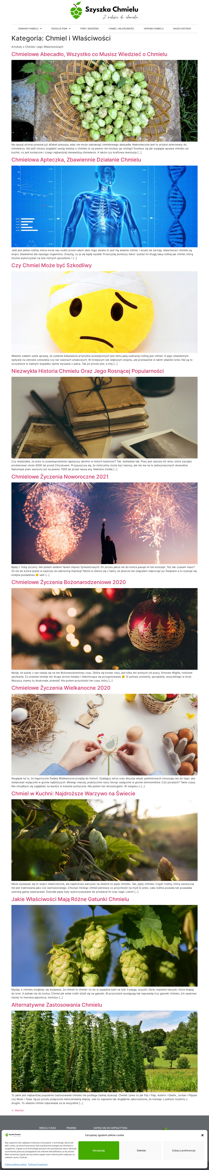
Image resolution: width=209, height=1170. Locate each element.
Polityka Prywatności (38, 1164)
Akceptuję (99, 1150)
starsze (17, 1110)
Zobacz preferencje (183, 1150)
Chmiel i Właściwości (121, 28)
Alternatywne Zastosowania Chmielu (56, 1005)
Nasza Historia (182, 28)
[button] (202, 1135)
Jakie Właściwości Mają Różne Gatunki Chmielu (70, 899)
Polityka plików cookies (16, 1164)
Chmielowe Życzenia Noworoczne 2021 (60, 476)
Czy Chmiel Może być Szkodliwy (51, 265)
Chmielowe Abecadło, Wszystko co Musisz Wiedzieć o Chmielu (89, 54)
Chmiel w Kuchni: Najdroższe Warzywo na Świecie (73, 793)
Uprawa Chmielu (153, 28)
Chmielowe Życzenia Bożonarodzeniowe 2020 (68, 582)
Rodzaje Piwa (59, 28)
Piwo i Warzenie (89, 28)
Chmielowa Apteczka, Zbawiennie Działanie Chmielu (76, 159)
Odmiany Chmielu (28, 28)
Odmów (141, 1150)
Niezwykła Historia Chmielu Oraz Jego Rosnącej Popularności (87, 371)
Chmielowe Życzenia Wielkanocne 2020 (61, 688)
